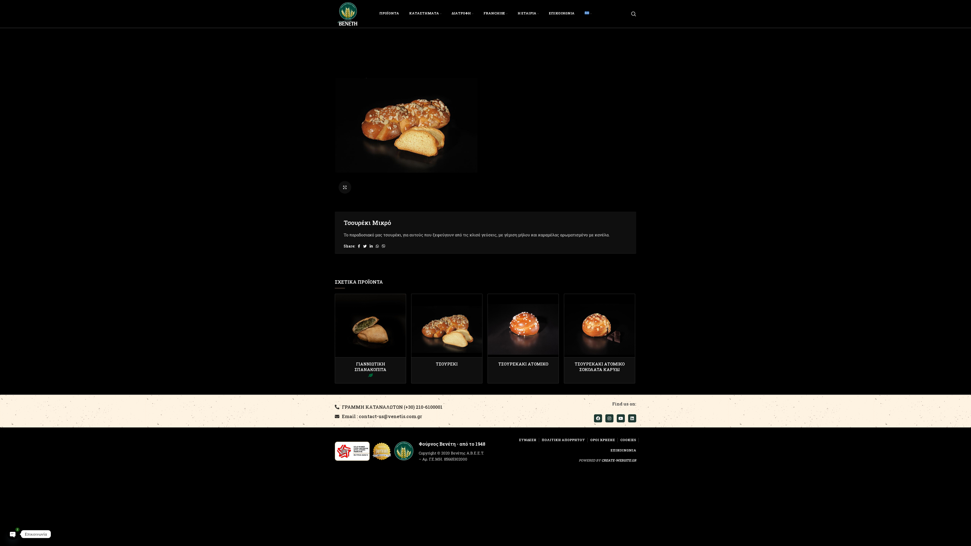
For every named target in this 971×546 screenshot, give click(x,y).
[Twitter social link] (365, 246)
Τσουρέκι (447, 364)
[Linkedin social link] (371, 246)
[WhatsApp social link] (377, 246)
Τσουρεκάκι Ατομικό (523, 364)
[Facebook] (598, 418)
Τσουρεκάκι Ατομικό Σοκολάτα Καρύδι (600, 366)
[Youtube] (621, 418)
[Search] (634, 14)
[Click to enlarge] (345, 187)
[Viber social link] (383, 246)
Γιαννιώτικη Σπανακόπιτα (370, 366)
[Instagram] (609, 418)
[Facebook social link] (359, 246)
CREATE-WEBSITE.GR (619, 460)
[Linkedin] (632, 418)
